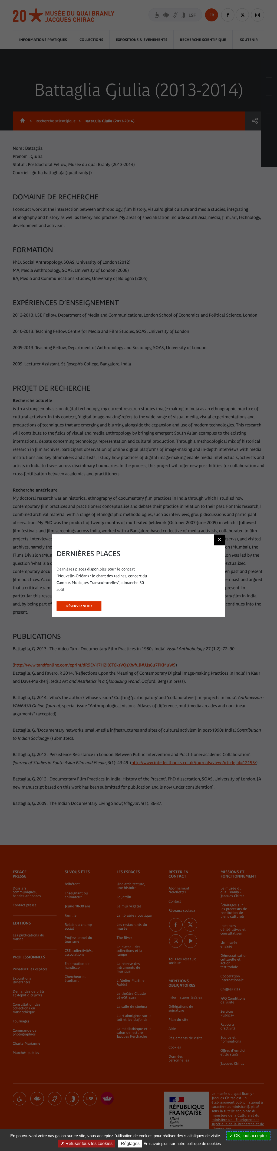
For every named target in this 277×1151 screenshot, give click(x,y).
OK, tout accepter (250, 1135)
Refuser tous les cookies (88, 1143)
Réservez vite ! (79, 604)
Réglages (130, 1143)
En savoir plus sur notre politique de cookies (182, 1143)
